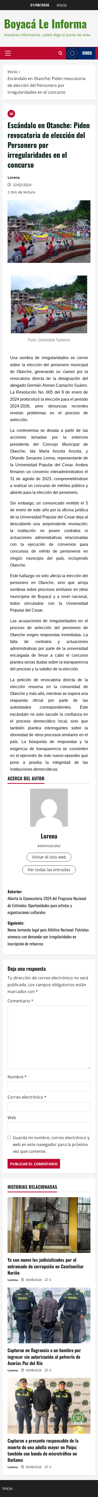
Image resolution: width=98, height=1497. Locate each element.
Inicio (62, 5)
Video (87, 53)
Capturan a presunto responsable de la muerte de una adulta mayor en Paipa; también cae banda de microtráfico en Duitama (43, 1450)
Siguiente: (48, 933)
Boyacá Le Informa (45, 23)
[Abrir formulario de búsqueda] (60, 53)
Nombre (17, 1077)
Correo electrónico (27, 1097)
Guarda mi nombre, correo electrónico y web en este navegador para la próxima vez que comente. (51, 1144)
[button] (8, 53)
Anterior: (47, 901)
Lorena (14, 177)
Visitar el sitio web (49, 857)
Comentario (20, 1001)
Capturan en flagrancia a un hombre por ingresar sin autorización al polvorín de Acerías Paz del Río (44, 1356)
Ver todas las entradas (49, 869)
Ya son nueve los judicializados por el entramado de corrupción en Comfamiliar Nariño (46, 1266)
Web (12, 1117)
